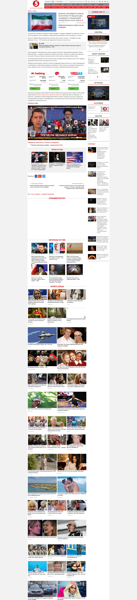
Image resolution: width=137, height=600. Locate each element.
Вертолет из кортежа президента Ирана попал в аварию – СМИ (38, 279)
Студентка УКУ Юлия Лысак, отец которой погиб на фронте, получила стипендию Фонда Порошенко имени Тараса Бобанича (71, 187)
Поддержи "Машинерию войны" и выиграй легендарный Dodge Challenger (94, 61)
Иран (32, 194)
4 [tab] (101, 49)
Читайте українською (81, 22)
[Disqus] (57, 220)
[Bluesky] (102, 1)
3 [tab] (99, 49)
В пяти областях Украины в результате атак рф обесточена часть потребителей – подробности (98, 43)
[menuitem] (47, 4)
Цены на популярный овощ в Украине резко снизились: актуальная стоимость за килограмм (103, 192)
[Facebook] (83, 1)
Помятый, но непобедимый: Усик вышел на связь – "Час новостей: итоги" (56, 258)
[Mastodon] (99, 1)
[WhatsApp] (94, 1)
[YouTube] (105, 1)
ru (81, 1)
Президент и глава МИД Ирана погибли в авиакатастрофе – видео (57, 165)
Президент (37, 194)
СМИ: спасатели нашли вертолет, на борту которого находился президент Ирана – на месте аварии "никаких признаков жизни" (74, 259)
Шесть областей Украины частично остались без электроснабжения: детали (98, 47)
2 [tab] (97, 49)
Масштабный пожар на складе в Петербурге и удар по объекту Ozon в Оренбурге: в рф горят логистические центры (103, 239)
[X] (97, 1)
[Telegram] (91, 1)
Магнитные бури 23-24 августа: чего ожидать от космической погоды (102, 256)
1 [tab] (95, 49)
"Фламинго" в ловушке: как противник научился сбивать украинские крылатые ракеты (103, 165)
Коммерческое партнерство (92, 107)
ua (79, 1)
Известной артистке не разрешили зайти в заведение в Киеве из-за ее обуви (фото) (103, 210)
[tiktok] (88, 1)
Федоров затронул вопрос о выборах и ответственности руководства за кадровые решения (102, 201)
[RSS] (107, 1)
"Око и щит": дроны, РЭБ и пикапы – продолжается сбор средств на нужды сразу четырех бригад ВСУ (93, 73)
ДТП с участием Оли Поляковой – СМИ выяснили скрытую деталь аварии (102, 248)
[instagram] (86, 1)
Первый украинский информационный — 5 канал (36, 4)
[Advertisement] (57, 80)
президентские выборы (47, 194)
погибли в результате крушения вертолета (49, 94)
